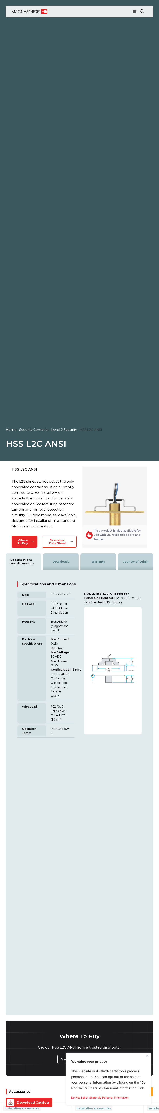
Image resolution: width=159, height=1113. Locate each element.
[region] (108, 1079)
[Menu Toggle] (135, 12)
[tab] (23, 561)
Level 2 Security (64, 429)
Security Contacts (33, 429)
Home (11, 429)
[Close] (147, 1056)
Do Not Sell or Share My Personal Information (99, 1097)
